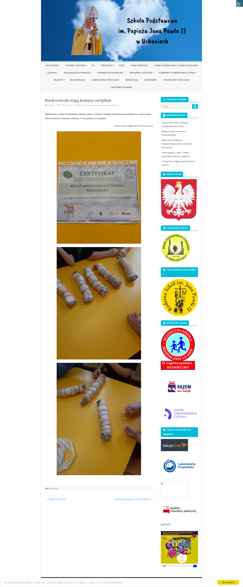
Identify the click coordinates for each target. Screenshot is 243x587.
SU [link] (93, 65)
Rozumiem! (228, 582)
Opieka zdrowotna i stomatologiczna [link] (176, 65)
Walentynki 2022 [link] (57, 499)
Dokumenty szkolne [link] (141, 72)
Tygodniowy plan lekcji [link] (176, 80)
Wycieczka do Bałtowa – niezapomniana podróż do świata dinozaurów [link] (177, 144)
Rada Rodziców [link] (139, 65)
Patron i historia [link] (75, 65)
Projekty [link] (58, 80)
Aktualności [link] (52, 65)
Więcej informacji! (113, 582)
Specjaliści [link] (106, 65)
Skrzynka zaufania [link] (121, 87)
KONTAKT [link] (52, 72)
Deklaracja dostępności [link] (77, 72)
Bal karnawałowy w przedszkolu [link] (132, 499)
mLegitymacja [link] (77, 80)
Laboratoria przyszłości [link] (105, 80)
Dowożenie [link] (151, 80)
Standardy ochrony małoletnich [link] (177, 72)
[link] (239, 3)
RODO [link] (122, 65)
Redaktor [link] (51, 105)
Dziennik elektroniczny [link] (110, 72)
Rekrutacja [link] (132, 80)
